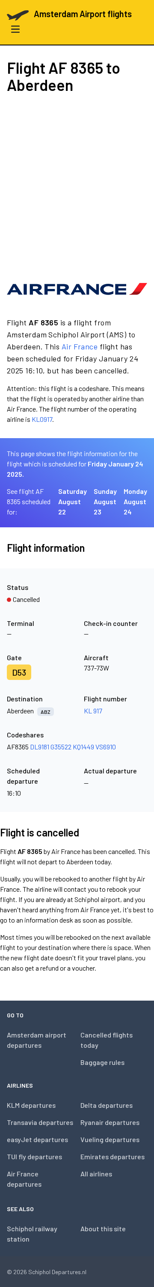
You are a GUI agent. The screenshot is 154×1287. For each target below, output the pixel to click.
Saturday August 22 (72, 501)
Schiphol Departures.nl (57, 1271)
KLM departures (31, 1105)
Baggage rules (102, 1062)
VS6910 (105, 747)
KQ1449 (83, 747)
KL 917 (93, 711)
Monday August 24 (135, 501)
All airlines (96, 1174)
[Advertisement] (77, 184)
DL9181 (39, 747)
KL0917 (42, 419)
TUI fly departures (34, 1156)
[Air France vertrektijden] (77, 289)
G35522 (60, 747)
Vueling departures (109, 1139)
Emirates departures (112, 1156)
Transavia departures (40, 1122)
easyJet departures (37, 1139)
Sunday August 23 (105, 501)
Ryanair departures (109, 1122)
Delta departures (106, 1105)
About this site (103, 1228)
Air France (80, 346)
